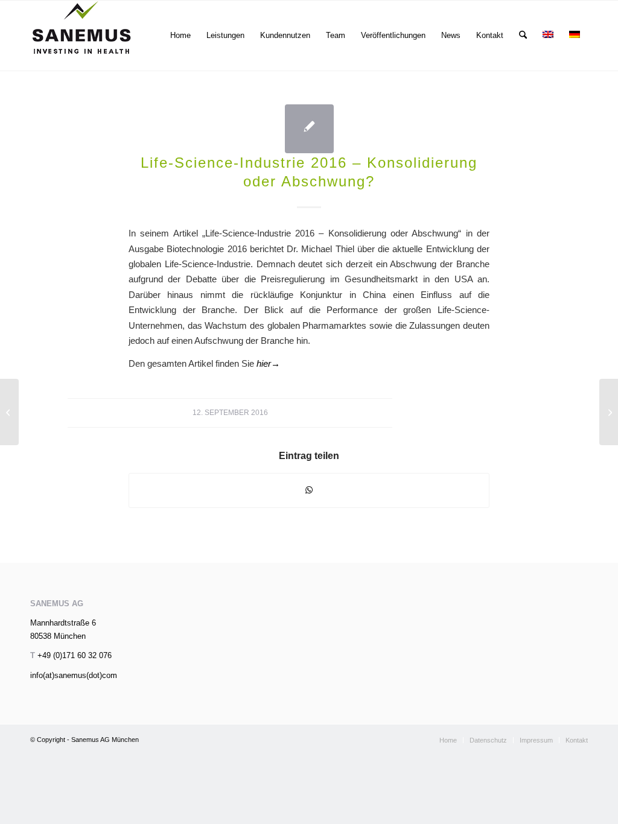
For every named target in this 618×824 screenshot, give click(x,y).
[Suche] (523, 36)
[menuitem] (180, 36)
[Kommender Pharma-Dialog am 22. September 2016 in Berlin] (9, 412)
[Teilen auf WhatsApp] (309, 490)
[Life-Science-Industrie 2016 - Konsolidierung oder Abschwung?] (309, 128)
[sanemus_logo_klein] (81, 36)
